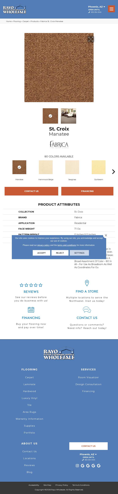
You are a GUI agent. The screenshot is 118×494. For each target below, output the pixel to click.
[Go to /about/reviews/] (31, 293)
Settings (79, 253)
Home (9, 21)
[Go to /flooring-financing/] (31, 319)
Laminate (30, 384)
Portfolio (29, 432)
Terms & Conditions (80, 485)
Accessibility (34, 485)
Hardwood (29, 391)
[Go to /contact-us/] (87, 319)
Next (95, 114)
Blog (30, 472)
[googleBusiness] (83, 466)
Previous (22, 114)
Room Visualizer (88, 377)
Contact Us (31, 191)
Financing (87, 191)
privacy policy (43, 245)
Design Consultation (88, 384)
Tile (29, 405)
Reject (60, 253)
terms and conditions (66, 245)
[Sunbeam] (98, 167)
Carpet (26, 21)
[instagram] (77, 466)
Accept (41, 253)
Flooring (17, 21)
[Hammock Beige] (46, 167)
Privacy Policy (61, 485)
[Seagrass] (72, 167)
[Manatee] (19, 167)
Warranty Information (29, 419)
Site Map (47, 485)
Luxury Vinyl (29, 398)
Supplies (29, 425)
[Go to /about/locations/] (87, 292)
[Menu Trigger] (111, 8)
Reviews (29, 465)
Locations (29, 458)
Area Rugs (29, 412)
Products (35, 21)
